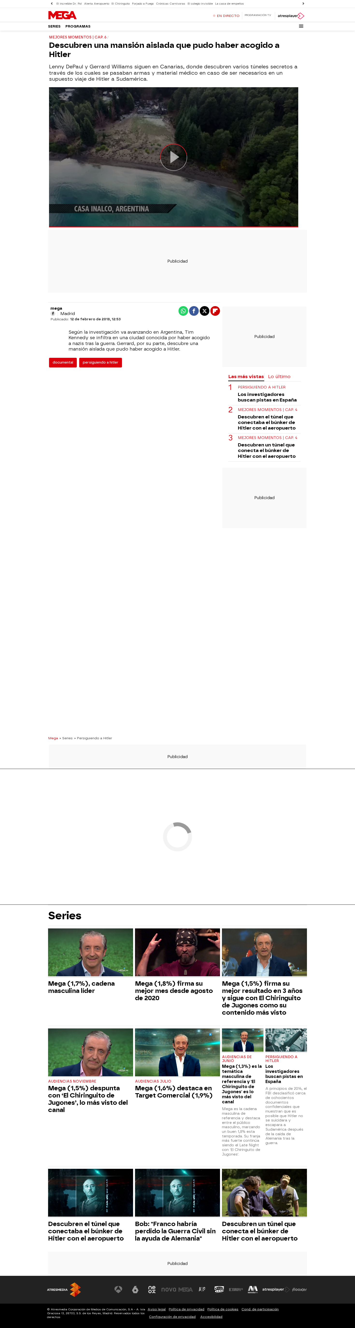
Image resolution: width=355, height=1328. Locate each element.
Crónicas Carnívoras (170, 3)
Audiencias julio (153, 1081)
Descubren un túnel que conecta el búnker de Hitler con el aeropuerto (267, 450)
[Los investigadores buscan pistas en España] (286, 1040)
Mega (53, 738)
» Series (66, 738)
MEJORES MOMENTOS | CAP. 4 (267, 410)
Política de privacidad (186, 1309)
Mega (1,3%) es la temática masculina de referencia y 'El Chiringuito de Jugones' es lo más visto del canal (242, 1084)
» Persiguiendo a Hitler (93, 738)
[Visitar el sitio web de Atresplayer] (276, 1289)
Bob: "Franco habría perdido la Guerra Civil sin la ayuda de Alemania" (175, 1231)
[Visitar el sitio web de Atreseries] (202, 1289)
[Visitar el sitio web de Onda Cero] (219, 1289)
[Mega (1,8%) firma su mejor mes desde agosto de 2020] (177, 952)
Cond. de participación (260, 1309)
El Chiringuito (121, 3)
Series (54, 26)
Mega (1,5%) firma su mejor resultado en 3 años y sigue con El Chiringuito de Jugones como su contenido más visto (262, 998)
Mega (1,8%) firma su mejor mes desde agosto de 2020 (174, 991)
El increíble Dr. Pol (69, 3)
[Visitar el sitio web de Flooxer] (299, 1289)
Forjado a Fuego (143, 3)
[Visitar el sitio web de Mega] (185, 1289)
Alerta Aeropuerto (96, 3)
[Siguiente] (303, 3)
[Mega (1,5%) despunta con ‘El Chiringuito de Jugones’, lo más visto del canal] (90, 1052)
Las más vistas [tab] (246, 376)
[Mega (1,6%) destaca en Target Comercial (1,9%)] (177, 1052)
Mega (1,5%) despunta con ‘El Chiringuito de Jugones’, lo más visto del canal (88, 1098)
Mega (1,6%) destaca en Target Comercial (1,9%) (174, 1091)
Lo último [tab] (279, 376)
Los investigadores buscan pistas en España (267, 397)
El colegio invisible (200, 3)
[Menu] (301, 26)
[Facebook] (52, 313)
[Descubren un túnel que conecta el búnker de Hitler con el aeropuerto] (264, 1193)
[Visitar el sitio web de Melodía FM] (253, 1289)
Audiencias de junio (237, 1059)
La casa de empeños (229, 3)
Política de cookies (222, 1309)
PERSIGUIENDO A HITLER (261, 387)
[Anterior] (51, 3)
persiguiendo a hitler (100, 362)
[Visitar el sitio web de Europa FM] (236, 1289)
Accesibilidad (211, 1317)
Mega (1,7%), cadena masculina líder (81, 987)
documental (63, 362)
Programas (78, 26)
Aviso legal (157, 1309)
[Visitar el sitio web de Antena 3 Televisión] (118, 1289)
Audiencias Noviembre (72, 1081)
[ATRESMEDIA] (64, 1290)
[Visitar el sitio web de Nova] (169, 1289)
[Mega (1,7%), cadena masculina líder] (90, 952)
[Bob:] (177, 1193)
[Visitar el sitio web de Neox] (152, 1289)
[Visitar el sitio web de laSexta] (135, 1289)
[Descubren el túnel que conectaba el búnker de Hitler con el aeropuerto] (90, 1193)
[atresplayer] (291, 16)
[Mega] (78, 15)
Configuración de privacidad (172, 1317)
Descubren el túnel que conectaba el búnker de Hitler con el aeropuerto (267, 422)
